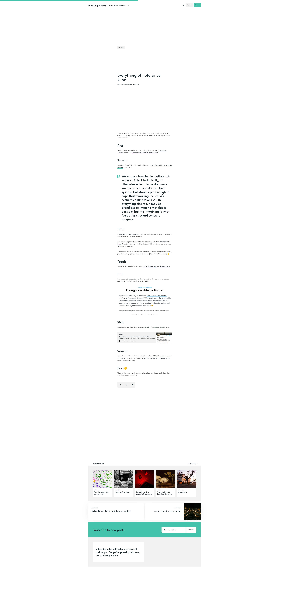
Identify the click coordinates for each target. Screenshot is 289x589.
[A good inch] (186, 483)
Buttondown (164, 242)
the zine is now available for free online (145, 153)
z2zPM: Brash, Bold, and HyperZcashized (111, 510)
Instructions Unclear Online (167, 510)
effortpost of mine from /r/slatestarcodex (156, 358)
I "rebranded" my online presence (127, 234)
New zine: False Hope (122, 492)
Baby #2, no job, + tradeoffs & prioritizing (144, 493)
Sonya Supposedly (97, 5)
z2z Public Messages (149, 266)
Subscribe (191, 530)
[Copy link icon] (132, 385)
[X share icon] (120, 385)
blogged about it (165, 266)
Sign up (197, 5)
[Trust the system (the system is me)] (102, 483)
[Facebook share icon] (126, 385)
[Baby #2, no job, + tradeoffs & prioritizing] (144, 483)
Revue (119, 244)
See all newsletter (192, 463)
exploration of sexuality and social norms (156, 327)
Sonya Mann (128, 84)
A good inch (182, 492)
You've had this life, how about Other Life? (165, 493)
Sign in (189, 5)
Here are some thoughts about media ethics (131, 279)
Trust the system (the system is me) (101, 493)
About (116, 5)
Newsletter (122, 5)
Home (111, 5)
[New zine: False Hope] (123, 483)
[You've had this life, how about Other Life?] (165, 483)
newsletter (121, 47)
